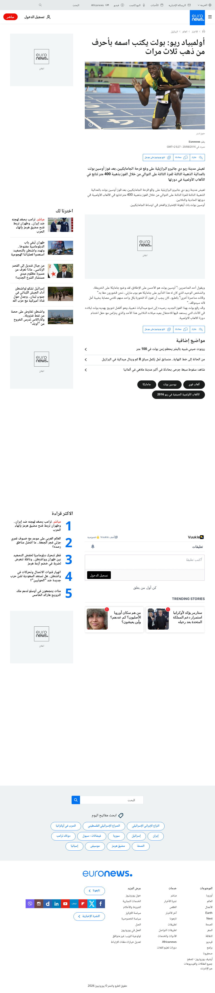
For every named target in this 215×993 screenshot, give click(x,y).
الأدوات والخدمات (167, 936)
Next (209, 918)
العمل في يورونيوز (131, 930)
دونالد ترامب (63, 836)
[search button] (40, 5)
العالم (184, 32)
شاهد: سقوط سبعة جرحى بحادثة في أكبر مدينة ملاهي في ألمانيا (164, 370)
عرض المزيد (134, 889)
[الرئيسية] (203, 32)
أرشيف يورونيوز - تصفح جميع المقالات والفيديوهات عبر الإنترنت (198, 964)
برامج (209, 947)
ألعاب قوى (194, 384)
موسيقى (95, 846)
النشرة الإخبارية (91, 916)
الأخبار (195, 32)
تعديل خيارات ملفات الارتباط (126, 941)
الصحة (140, 846)
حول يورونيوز (133, 895)
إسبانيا (74, 846)
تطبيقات (172, 924)
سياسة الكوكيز (133, 912)
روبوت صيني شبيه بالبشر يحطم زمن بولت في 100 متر (170, 349)
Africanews (169, 941)
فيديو (209, 941)
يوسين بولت (169, 384)
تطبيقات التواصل (168, 930)
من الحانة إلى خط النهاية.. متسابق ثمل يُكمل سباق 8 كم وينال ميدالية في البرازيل (153, 360)
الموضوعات (206, 889)
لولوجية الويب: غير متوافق (127, 936)
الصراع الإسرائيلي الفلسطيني (104, 826)
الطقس (173, 907)
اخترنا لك (64, 211)
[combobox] (61, 5)
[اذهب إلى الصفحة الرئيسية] (197, 17)
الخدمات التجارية (132, 901)
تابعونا (173, 918)
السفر (209, 930)
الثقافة (209, 936)
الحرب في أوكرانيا (66, 826)
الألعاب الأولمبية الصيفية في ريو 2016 (178, 394)
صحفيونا (207, 953)
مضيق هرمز (118, 846)
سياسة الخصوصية (131, 918)
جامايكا (147, 384)
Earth (208, 912)
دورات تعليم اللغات (167, 947)
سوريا (116, 836)
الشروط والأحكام (132, 907)
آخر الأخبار (171, 912)
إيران (156, 836)
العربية (203, 5)
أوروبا (209, 895)
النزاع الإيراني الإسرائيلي (145, 826)
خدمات (173, 889)
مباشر (10, 16)
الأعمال (208, 907)
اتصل (138, 924)
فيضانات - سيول (92, 836)
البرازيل (174, 32)
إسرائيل (136, 836)
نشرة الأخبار (170, 901)
